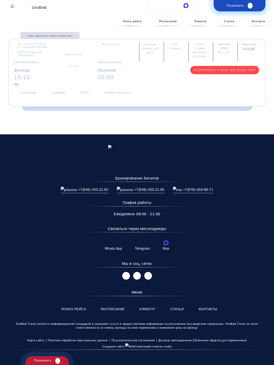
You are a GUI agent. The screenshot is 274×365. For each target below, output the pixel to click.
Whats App (113, 248)
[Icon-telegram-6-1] (172, 5)
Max (166, 248)
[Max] (166, 242)
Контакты (258, 21)
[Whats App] (113, 242)
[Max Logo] (186, 5)
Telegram (142, 248)
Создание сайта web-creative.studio (137, 346)
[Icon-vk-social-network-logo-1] (126, 276)
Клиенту (200, 21)
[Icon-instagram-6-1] (137, 276)
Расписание (168, 21)
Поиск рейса (132, 21)
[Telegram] (142, 242)
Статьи (229, 21)
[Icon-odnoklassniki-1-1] (148, 276)
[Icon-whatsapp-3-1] (159, 5)
